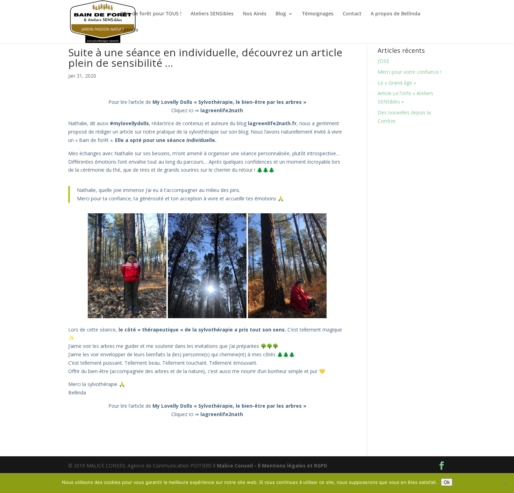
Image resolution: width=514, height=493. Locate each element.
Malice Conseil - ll (239, 465)
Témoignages (318, 14)
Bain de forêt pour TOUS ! (150, 14)
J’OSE (383, 61)
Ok (447, 482)
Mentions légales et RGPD (294, 465)
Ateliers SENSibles (212, 14)
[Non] (505, 483)
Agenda (129, 30)
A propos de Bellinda (395, 14)
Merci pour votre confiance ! (409, 72)
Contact (352, 14)
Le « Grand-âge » (397, 82)
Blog (281, 14)
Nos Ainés (254, 14)
